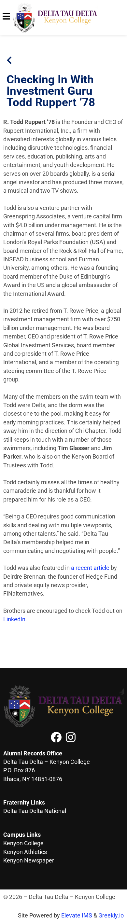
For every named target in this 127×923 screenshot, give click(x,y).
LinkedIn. (15, 619)
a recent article (90, 568)
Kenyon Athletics (25, 852)
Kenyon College (23, 843)
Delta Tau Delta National (34, 811)
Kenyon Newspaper (28, 860)
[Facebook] (56, 737)
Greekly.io (111, 915)
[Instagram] (70, 737)
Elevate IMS (76, 915)
